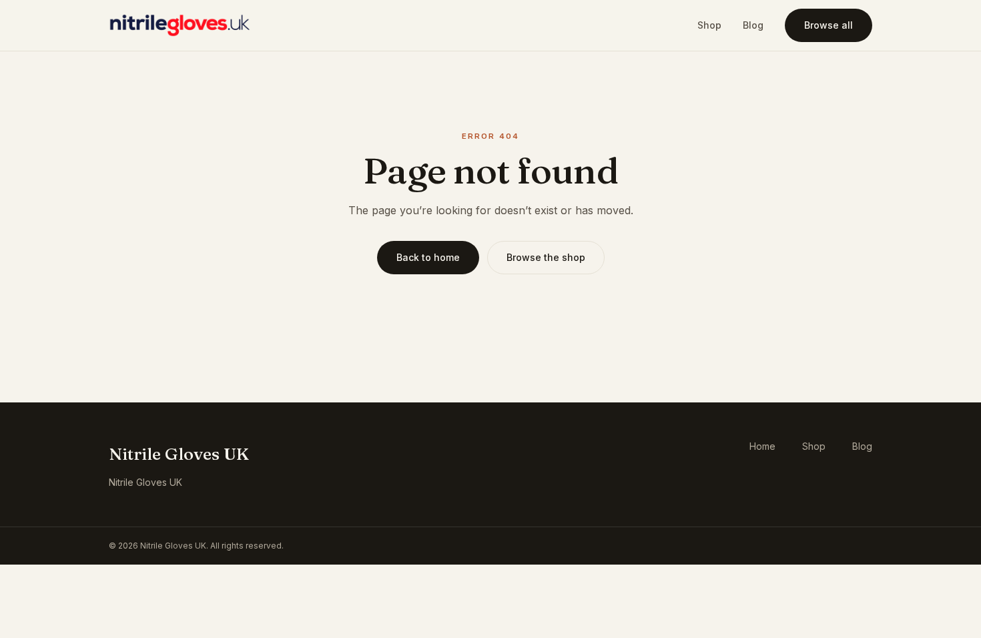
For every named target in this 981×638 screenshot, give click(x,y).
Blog (753, 25)
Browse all (828, 25)
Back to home (428, 257)
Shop (709, 25)
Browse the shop (546, 257)
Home (762, 446)
